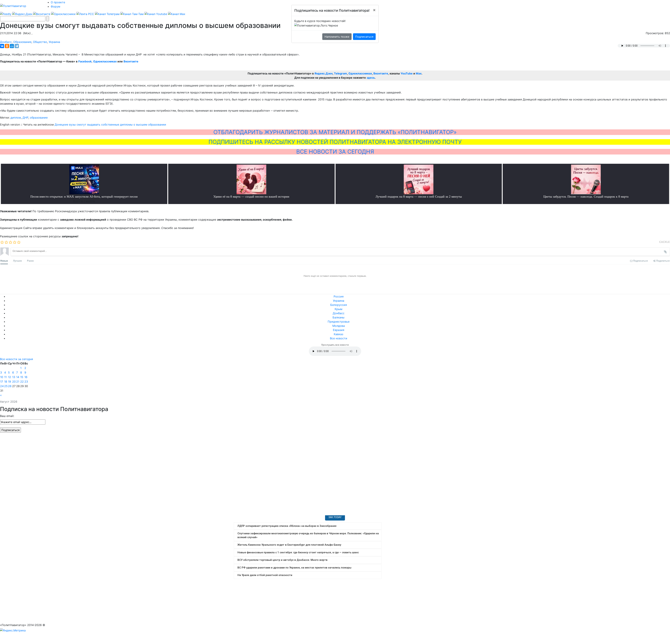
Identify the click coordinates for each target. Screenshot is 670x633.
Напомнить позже (337, 36)
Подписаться (364, 36)
